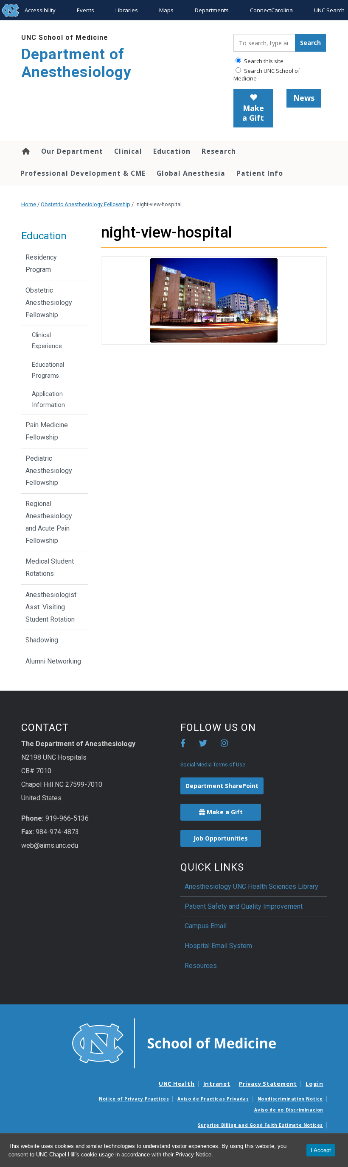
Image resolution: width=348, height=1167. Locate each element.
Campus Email (206, 926)
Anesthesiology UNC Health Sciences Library (251, 886)
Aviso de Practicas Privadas (213, 1099)
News (303, 98)
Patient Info (259, 173)
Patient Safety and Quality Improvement (244, 906)
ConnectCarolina (271, 10)
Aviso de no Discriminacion (288, 1110)
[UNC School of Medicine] (174, 1043)
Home (25, 151)
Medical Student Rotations (49, 567)
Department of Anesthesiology (76, 63)
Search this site (263, 61)
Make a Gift (253, 113)
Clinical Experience (47, 341)
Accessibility (40, 10)
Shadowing (41, 640)
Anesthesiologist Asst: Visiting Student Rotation (50, 607)
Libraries (126, 10)
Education (172, 151)
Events (85, 10)
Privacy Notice (193, 1154)
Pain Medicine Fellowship (46, 431)
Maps (166, 10)
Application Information (48, 399)
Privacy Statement (268, 1083)
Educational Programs (48, 370)
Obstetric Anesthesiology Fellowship (85, 204)
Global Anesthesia (191, 173)
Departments (212, 10)
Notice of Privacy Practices (134, 1099)
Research (219, 151)
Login (314, 1083)
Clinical (128, 151)
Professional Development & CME (83, 173)
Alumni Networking (53, 661)
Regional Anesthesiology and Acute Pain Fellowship (48, 522)
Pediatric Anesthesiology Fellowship (48, 470)
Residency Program (41, 263)
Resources (201, 966)
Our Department (72, 151)
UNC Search (329, 10)
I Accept (321, 1150)
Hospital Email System (218, 946)
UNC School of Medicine (64, 37)
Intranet (216, 1083)
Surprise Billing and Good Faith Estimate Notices (260, 1125)
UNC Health (177, 1083)
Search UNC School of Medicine (266, 74)
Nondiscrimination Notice (290, 1099)
